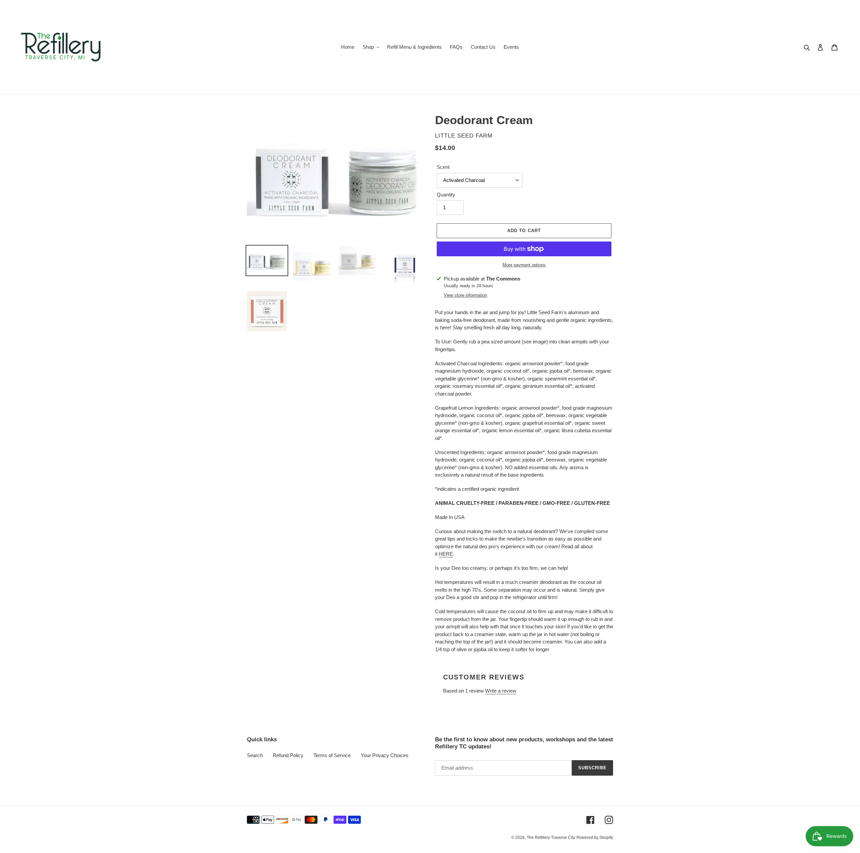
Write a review (500, 691)
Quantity (446, 194)
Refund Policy (288, 755)
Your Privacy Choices (384, 755)
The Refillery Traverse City (551, 837)
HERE (446, 554)
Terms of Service (332, 755)
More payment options (524, 264)
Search (255, 755)
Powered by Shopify (594, 837)
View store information (465, 295)
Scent (443, 167)
